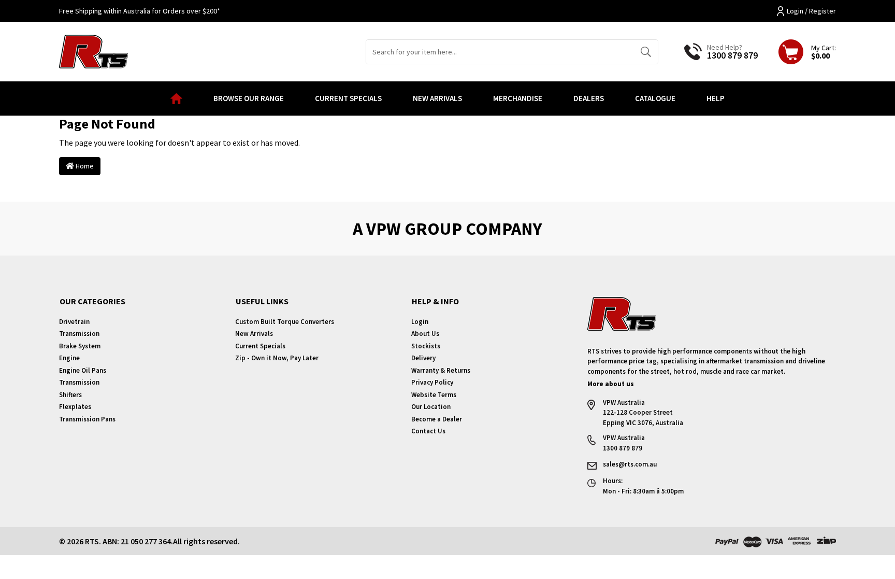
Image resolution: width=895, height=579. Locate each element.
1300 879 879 (732, 55)
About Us (425, 333)
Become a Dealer (436, 419)
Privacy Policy (432, 382)
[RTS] (93, 50)
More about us (610, 383)
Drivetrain (74, 321)
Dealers (588, 98)
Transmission (79, 333)
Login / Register (811, 11)
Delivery (423, 358)
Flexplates (75, 406)
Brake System (79, 346)
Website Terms (433, 394)
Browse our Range (248, 98)
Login (419, 321)
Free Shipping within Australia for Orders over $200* (139, 11)
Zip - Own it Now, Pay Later (277, 358)
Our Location (431, 406)
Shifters (70, 394)
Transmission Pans (87, 419)
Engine (69, 358)
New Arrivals (437, 98)
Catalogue (655, 98)
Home (84, 166)
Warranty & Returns (440, 370)
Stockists (425, 346)
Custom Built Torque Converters (284, 321)
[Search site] (645, 52)
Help (715, 98)
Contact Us (428, 431)
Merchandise (517, 98)
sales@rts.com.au (630, 464)
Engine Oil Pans (82, 370)
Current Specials (348, 98)
